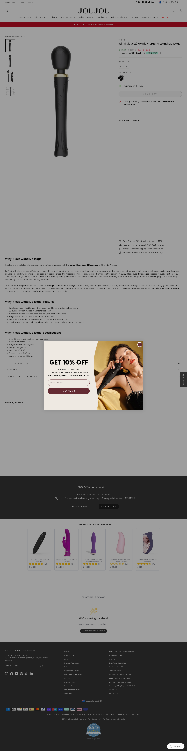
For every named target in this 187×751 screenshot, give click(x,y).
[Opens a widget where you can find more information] (175, 746)
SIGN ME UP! (69, 391)
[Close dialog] (140, 344)
